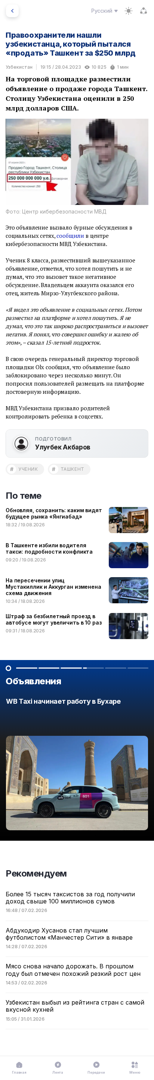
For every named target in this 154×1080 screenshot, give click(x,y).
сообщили (70, 235)
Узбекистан (19, 67)
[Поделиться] (143, 10)
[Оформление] (128, 10)
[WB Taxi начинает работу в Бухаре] (77, 766)
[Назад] (12, 10)
